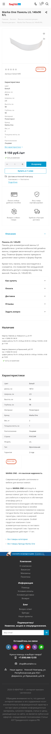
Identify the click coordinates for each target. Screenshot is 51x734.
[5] (16, 69)
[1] (6, 69)
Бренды (25, 612)
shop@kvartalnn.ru (27, 663)
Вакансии (25, 569)
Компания (25, 561)
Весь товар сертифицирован (36, 202)
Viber (34, 647)
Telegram (21, 647)
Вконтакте (8, 647)
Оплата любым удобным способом (13, 202)
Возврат (25, 598)
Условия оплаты (25, 591)
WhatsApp (41, 647)
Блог (25, 604)
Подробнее (12, 182)
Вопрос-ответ (25, 609)
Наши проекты (25, 616)
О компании (26, 566)
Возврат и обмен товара (13, 219)
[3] (11, 69)
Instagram (15, 647)
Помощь (25, 587)
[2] (8, 69)
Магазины (25, 573)
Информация (25, 583)
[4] (13, 69)
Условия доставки (25, 594)
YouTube (28, 647)
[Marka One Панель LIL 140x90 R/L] (25, 45)
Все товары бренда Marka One (21, 544)
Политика (25, 576)
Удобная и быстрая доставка (36, 219)
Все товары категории (17, 539)
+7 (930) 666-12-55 (27, 657)
